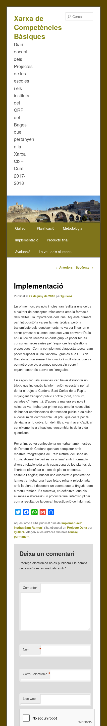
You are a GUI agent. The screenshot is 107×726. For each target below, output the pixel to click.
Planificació (45, 228)
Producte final (57, 239)
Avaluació (22, 251)
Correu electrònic (36, 674)
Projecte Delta (77, 527)
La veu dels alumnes (55, 251)
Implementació (26, 239)
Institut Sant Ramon (28, 527)
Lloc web (29, 698)
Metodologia (72, 228)
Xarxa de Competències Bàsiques (38, 27)
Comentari (30, 587)
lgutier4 (66, 296)
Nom (31, 649)
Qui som (21, 228)
